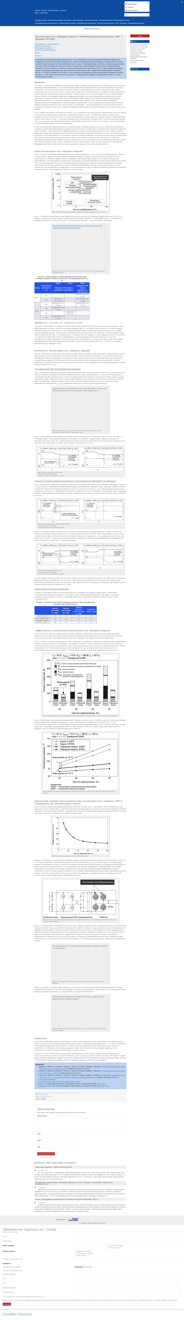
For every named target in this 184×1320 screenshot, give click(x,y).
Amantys (135, 44)
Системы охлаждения (106, 20)
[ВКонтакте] (37, 1099)
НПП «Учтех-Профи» (135, 55)
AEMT (131, 44)
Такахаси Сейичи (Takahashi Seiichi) (44, 50)
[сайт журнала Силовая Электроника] (72, 1219)
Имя (39, 1134)
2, (53, 364)
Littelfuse (139, 48)
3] (55, 364)
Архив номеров (132, 10)
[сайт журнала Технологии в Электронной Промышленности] (85, 1219)
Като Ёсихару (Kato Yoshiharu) (43, 48)
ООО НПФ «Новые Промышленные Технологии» (138, 57)
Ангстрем (140, 50)
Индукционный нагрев (121, 20)
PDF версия (37, 55)
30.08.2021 (40, 1093)
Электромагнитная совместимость (46, 23)
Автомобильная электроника (86, 23)
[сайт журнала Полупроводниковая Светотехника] (109, 1219)
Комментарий (42, 1116)
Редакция (44, 10)
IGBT (75, 1093)
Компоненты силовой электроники (59, 20)
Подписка (130, 7)
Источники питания (91, 20)
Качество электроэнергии (105, 23)
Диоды (71, 1093)
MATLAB (132, 50)
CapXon (137, 46)
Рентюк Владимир (39, 44)
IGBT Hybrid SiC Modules (47, 1079)
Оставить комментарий (44, 1096)
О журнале (63, 10)
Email (39, 1140)
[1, (52, 364)
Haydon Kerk (133, 48)
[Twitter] (39, 1099)
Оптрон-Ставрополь (135, 60)
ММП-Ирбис (143, 53)
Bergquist (132, 46)
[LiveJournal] (45, 1099)
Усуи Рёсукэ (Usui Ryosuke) (42, 46)
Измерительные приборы (67, 23)
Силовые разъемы (41, 20)
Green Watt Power (143, 46)
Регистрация (44, 13)
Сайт (38, 1147)
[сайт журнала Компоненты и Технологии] (96, 1219)
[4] (65, 220)
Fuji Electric (45, 1094)
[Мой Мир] (43, 1099)
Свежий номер (132, 4)
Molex (135, 50)
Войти (36, 13)
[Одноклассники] (41, 1099)
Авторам (37, 10)
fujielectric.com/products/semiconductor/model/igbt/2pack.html (60, 1081)
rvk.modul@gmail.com (53, 44)
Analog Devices (141, 44)
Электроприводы (78, 20)
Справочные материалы (136, 23)
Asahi (146, 44)
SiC (78, 1093)
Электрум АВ (133, 62)
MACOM (143, 48)
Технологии (123, 23)
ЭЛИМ (141, 60)
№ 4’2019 (37, 53)
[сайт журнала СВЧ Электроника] (123, 1219)
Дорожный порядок (135, 53)
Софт (116, 23)
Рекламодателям (53, 10)
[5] (76, 381)
